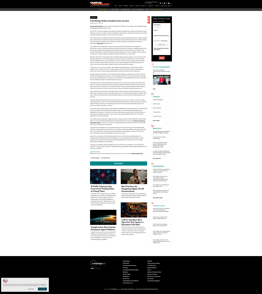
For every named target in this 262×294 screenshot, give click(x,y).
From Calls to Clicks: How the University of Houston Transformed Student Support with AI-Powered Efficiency (160, 179)
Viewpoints (125, 5)
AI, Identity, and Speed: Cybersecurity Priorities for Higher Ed (161, 71)
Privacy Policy (164, 40)
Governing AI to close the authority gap (159, 137)
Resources (150, 5)
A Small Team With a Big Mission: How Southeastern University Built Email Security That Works (161, 152)
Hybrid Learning (115, 9)
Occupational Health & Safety (130, 270)
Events (156, 5)
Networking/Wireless (126, 9)
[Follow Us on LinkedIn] (160, 3)
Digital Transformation (137, 9)
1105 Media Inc (113, 289)
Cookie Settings (31, 288)
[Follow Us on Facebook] (166, 3)
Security (147, 9)
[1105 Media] (98, 276)
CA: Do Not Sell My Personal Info (150, 289)
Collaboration (94, 17)
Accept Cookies (42, 288)
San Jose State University (96, 26)
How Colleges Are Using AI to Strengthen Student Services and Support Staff (161, 241)
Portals (156, 96)
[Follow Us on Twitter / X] (162, 3)
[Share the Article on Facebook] (149, 17)
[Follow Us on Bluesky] (164, 3)
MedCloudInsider (151, 267)
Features (120, 5)
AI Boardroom (126, 261)
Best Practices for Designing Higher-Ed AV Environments (132, 188)
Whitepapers (158, 166)
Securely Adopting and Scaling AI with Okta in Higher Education (161, 132)
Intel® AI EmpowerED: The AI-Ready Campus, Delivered (160, 217)
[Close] (46, 279)
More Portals (156, 120)
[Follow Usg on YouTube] (168, 3)
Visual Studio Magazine (153, 281)
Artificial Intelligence (158, 99)
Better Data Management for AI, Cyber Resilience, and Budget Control (161, 192)
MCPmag (125, 267)
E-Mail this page (95, 158)
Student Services (157, 116)
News (116, 5)
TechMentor (126, 276)
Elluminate (100, 43)
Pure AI (149, 270)
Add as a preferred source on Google (152, 2)
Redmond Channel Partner (154, 272)
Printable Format (106, 158)
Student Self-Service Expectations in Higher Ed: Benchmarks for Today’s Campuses (161, 170)
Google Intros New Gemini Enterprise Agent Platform (103, 228)
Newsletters (164, 5)
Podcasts (143, 5)
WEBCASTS (157, 128)
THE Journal (150, 278)
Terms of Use (139, 289)
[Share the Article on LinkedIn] (149, 20)
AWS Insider (126, 263)
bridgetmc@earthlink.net (137, 153)
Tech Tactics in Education (153, 276)
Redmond (125, 272)
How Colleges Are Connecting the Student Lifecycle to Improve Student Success (161, 233)
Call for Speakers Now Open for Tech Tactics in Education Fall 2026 (132, 222)
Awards (131, 5)
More (169, 5)
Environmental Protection (129, 265)
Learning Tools (156, 112)
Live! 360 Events (151, 265)
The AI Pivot (126, 278)
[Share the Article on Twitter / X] (149, 22)
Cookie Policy (131, 289)
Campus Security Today (153, 263)
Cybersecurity (156, 104)
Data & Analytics (157, 108)
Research (138, 5)
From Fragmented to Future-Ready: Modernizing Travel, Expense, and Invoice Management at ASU (160, 145)
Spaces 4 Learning (152, 274)
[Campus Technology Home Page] (100, 4)
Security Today (126, 274)
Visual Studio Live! (128, 283)
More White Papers (158, 198)
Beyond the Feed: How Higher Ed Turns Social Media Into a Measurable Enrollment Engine (161, 210)
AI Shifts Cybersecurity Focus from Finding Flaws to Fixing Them (102, 188)
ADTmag (149, 261)
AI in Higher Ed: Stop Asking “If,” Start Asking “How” (161, 185)
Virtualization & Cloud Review (131, 281)
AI (109, 9)
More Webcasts (157, 158)
